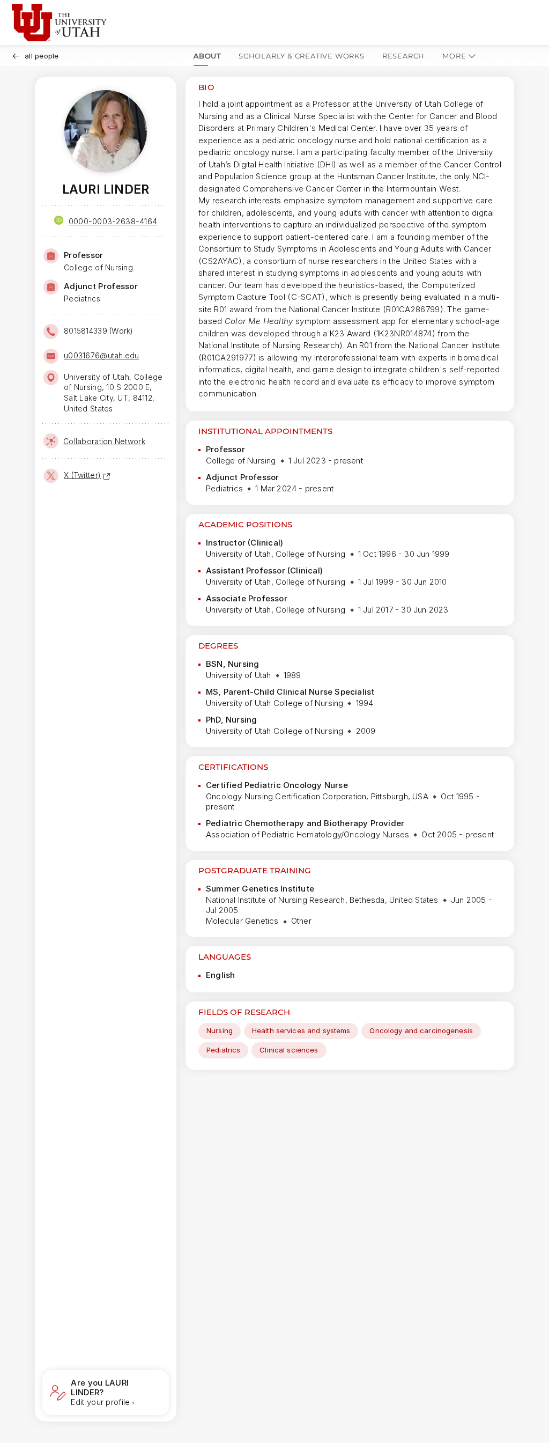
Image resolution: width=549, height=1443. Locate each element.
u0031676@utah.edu (101, 355)
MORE (454, 55)
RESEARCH (403, 55)
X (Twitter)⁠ (82, 475)
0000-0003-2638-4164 (113, 221)
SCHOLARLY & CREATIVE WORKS (302, 55)
